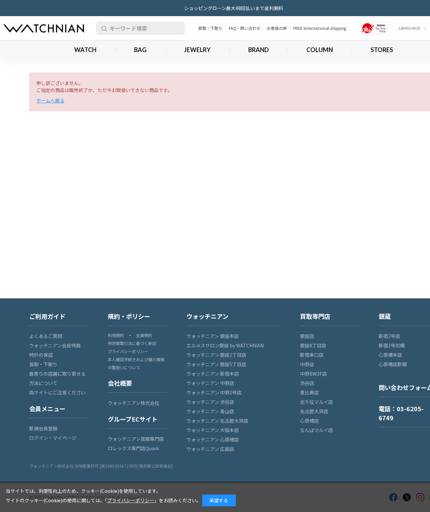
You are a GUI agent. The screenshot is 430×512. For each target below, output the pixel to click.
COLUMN (319, 49)
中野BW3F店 (313, 373)
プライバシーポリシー (128, 351)
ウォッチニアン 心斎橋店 (212, 439)
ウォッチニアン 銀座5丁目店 (216, 364)
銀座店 (307, 336)
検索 (103, 28)
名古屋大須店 (314, 411)
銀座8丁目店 (313, 345)
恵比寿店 (309, 392)
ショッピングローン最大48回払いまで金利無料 (233, 8)
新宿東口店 (312, 354)
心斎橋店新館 (393, 364)
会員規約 (144, 335)
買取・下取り (210, 28)
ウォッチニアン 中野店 (210, 383)
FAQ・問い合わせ (244, 28)
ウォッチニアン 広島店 (210, 448)
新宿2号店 (389, 336)
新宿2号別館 (392, 345)
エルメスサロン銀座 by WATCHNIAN (225, 345)
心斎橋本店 (390, 354)
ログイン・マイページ (52, 437)
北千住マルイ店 (316, 401)
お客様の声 (277, 28)
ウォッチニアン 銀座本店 (212, 336)
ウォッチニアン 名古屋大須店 (217, 420)
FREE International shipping (319, 28)
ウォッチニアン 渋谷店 (210, 401)
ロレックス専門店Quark (133, 448)
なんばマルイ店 (316, 430)
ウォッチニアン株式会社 (133, 402)
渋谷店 (307, 383)
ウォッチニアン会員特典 (55, 345)
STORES (382, 49)
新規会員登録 (43, 428)
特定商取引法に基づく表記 (132, 343)
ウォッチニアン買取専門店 (136, 438)
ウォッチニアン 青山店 (210, 411)
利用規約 (116, 335)
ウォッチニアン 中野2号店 (214, 392)
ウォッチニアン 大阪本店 (212, 430)
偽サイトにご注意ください (57, 392)
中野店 (307, 364)
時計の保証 (41, 354)
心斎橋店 (309, 420)
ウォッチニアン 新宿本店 (212, 373)
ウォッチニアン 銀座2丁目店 (216, 354)
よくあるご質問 (45, 336)
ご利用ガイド (47, 316)
